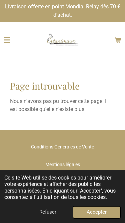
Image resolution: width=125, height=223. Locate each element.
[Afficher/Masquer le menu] (7, 40)
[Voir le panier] (117, 40)
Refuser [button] (47, 212)
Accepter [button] (97, 212)
